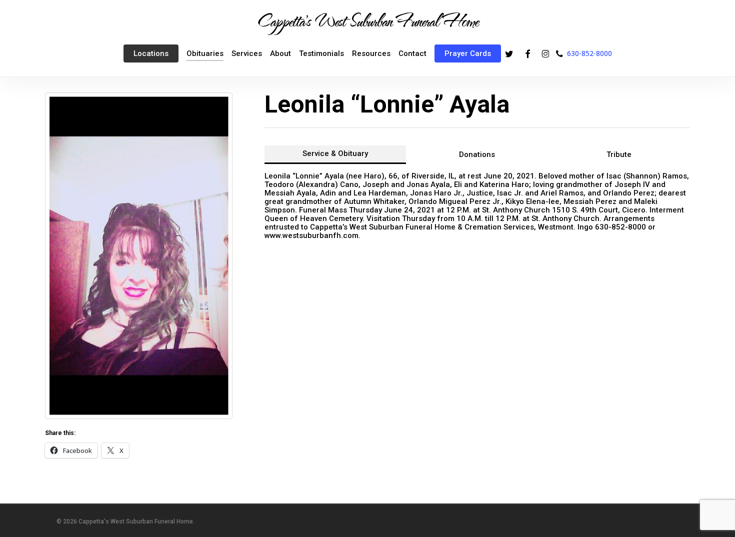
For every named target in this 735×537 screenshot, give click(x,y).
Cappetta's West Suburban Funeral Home (367, 20)
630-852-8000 (589, 53)
